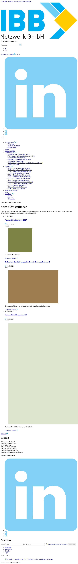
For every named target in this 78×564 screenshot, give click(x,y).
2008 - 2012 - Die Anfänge (16, 188)
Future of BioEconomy (16, 220)
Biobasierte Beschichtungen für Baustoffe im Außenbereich (27, 262)
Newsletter (11, 199)
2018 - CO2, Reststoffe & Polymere (19, 178)
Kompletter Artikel (10, 258)
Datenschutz (8, 549)
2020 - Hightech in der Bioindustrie (19, 175)
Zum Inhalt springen (7, 1)
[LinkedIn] (41, 129)
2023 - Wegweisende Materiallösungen (20, 170)
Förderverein (12, 147)
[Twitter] (6, 131)
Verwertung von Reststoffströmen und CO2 (21, 156)
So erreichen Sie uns (7, 54)
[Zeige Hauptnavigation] (2, 139)
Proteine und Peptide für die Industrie (19, 159)
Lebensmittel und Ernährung (16, 158)
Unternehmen (9, 142)
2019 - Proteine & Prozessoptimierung (19, 176)
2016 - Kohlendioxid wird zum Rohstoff (20, 182)
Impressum (8, 547)
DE (6, 48)
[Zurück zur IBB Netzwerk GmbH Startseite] (39, 38)
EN (6, 50)
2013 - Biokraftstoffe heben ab (17, 187)
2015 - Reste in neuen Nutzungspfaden (20, 183)
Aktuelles (8, 194)
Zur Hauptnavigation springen (22, 1)
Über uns (11, 144)
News (10, 195)
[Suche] (20, 45)
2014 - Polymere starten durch (17, 185)
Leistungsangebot (10, 151)
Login (6, 552)
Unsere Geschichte (14, 145)
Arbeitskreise (9, 152)
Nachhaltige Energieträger (16, 161)
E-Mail (3, 544)
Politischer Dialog (13, 164)
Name (25, 544)
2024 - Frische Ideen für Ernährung (19, 168)
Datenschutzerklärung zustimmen (58, 544)
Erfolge (7, 166)
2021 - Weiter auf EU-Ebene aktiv (18, 173)
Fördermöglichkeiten (11, 190)
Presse (6, 192)
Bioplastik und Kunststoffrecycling (18, 154)
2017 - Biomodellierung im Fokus (18, 180)
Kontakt (7, 551)
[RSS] (6, 134)
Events (10, 197)
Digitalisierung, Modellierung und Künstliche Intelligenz (25, 163)
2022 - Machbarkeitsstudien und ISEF (19, 171)
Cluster (7, 149)
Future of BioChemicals (16, 315)
